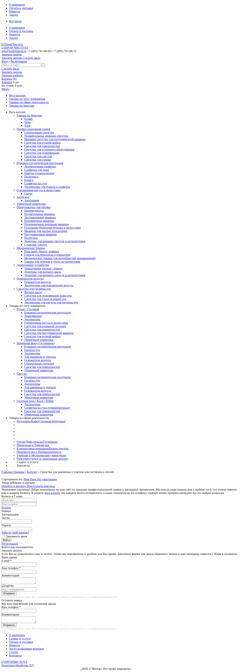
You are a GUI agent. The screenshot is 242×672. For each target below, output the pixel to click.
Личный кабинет (12, 75)
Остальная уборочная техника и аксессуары (52, 227)
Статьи (13, 652)
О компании (17, 4)
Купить (6, 507)
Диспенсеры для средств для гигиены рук (51, 302)
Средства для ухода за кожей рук (45, 299)
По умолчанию (47, 479)
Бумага (28, 180)
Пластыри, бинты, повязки (41, 251)
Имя (27, 479)
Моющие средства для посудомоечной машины (54, 139)
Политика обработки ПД (18, 665)
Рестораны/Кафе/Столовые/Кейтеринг (41, 421)
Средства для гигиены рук (34, 288)
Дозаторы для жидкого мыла (42, 271)
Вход (5, 61)
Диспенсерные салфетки (40, 166)
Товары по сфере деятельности (29, 102)
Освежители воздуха (30, 278)
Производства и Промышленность (39, 452)
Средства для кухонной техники (45, 326)
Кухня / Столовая (28, 309)
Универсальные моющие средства (46, 135)
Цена (33, 479)
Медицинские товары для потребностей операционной (60, 258)
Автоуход (23, 197)
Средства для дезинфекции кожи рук (48, 295)
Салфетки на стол (35, 183)
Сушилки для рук (35, 244)
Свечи (28, 193)
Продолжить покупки (41, 486)
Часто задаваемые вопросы (26, 648)
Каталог (32, 472)
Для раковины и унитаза (40, 356)
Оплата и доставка (21, 8)
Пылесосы (31, 237)
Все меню (15, 21)
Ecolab (28, 118)
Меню (5, 89)
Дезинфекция (33, 316)
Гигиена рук (32, 350)
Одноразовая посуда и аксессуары (38, 190)
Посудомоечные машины (40, 234)
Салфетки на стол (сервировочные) (47, 407)
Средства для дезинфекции (41, 152)
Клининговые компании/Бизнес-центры (43, 448)
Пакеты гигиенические (39, 173)
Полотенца (31, 176)
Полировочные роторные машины (46, 224)
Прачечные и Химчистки (33, 445)
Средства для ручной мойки (42, 142)
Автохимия (31, 200)
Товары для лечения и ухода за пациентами (52, 261)
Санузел (22, 373)
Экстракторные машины (40, 217)
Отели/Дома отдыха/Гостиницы (37, 441)
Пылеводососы (34, 210)
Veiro (27, 122)
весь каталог (53, 493)
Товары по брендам (21, 105)
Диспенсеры (32, 319)
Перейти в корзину (14, 486)
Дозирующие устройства (33, 265)
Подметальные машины (39, 214)
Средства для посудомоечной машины (49, 333)
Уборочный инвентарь (31, 203)
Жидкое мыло (33, 292)
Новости (14, 11)
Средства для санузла (38, 156)
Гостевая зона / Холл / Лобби (35, 401)
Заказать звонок (12, 54)
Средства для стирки (37, 159)
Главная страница (13, 472)
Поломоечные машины (39, 220)
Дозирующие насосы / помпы (43, 268)
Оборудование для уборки (33, 207)
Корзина (7, 78)
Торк (27, 125)
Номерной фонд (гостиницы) (35, 343)
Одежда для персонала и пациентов (47, 254)
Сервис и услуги (20, 638)
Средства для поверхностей (42, 146)
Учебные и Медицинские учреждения (41, 455)
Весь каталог (17, 95)
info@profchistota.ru (14, 51)
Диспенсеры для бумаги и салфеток (47, 186)
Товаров (7, 82)
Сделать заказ (10, 68)
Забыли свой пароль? (15, 532)
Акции (13, 14)
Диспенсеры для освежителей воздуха (49, 285)
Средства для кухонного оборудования (49, 149)
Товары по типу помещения (27, 98)
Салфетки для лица (36, 169)
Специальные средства (39, 132)
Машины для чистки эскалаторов (45, 231)
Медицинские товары (31, 248)
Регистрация (19, 61)
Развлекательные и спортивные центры (42, 458)
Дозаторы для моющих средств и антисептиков (54, 241)
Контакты (15, 655)
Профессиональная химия (33, 129)
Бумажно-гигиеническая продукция (40, 163)
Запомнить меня (16, 536)
